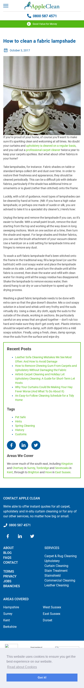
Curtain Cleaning (56, 566)
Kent (10, 472)
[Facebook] (11, 445)
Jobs (7, 581)
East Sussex (63, 472)
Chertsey (18, 468)
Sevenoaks (62, 468)
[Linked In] (24, 445)
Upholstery (52, 561)
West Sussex (52, 607)
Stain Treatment (55, 571)
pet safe (20, 417)
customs (21, 434)
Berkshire (10, 627)
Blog (7, 553)
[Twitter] (36, 445)
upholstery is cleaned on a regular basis (51, 145)
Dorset (47, 620)
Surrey (31, 468)
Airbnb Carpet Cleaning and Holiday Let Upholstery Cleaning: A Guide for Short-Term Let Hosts (45, 378)
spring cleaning (25, 425)
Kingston (67, 463)
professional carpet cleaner (43, 150)
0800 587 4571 (45, 16)
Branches (11, 586)
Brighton (33, 472)
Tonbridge (42, 468)
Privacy (10, 576)
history (19, 430)
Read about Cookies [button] (22, 667)
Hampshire (11, 607)
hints (18, 421)
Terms (8, 571)
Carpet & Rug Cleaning (60, 556)
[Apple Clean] (42, 6)
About (8, 548)
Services (51, 548)
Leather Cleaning (56, 585)
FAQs (7, 558)
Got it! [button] (42, 677)
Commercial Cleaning (59, 580)
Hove (48, 472)
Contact (10, 562)
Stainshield (52, 575)
